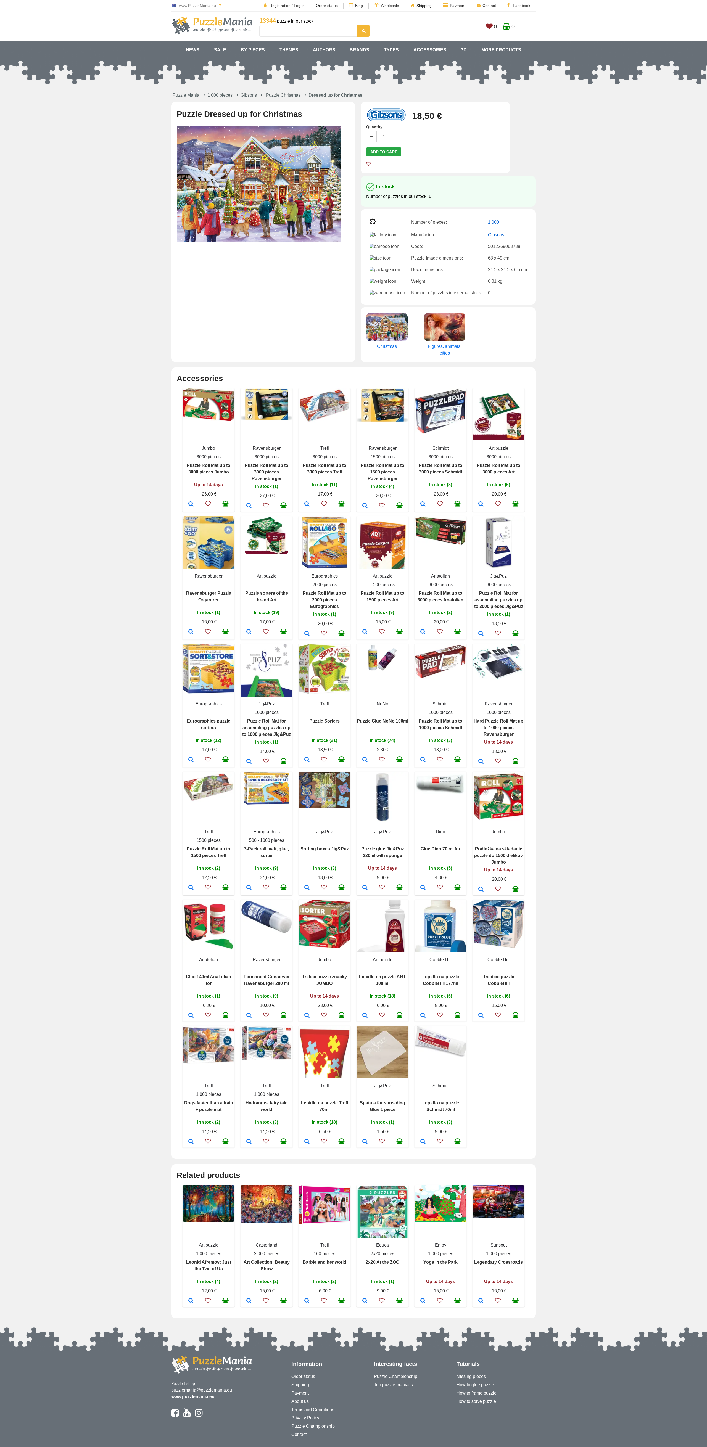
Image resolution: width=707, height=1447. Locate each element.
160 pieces (324, 1253)
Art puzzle (498, 448)
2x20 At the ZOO (382, 1262)
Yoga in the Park (440, 1262)
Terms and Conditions (312, 1409)
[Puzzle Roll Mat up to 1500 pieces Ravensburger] (365, 506)
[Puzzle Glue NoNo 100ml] (365, 760)
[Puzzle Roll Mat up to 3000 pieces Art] (481, 504)
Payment (457, 5)
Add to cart (383, 152)
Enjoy (440, 1245)
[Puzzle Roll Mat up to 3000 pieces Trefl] (307, 504)
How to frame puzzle (477, 1393)
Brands (359, 49)
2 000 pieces (266, 1253)
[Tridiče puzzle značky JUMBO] (307, 1015)
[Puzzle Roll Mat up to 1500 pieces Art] (365, 632)
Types (391, 49)
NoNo (382, 704)
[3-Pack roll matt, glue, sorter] (249, 888)
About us (300, 1401)
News (192, 49)
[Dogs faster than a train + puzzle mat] (191, 1142)
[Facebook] (175, 1415)
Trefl (324, 448)
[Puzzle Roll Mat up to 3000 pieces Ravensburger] (249, 506)
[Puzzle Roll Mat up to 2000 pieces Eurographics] (307, 633)
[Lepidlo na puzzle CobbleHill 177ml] (423, 1015)
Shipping (424, 5)
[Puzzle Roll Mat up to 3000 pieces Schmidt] (423, 504)
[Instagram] (198, 1415)
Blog (359, 5)
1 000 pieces (220, 95)
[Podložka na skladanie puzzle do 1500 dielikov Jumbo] (481, 889)
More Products (501, 49)
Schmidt (440, 448)
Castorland (266, 1245)
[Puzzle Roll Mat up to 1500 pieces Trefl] (191, 888)
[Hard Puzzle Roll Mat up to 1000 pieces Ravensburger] (481, 761)
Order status (327, 5)
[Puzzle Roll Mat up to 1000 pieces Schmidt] (423, 760)
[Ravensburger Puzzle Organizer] (191, 632)
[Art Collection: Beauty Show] (249, 1301)
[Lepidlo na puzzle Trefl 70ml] (307, 1142)
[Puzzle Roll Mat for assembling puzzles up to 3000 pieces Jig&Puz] (481, 633)
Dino (440, 831)
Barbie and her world (324, 1262)
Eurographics (325, 576)
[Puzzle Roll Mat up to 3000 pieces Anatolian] (423, 632)
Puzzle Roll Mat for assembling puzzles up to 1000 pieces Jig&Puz (266, 728)
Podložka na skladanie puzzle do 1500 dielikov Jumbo (498, 855)
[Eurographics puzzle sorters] (191, 760)
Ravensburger (267, 448)
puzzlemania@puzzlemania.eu (201, 1390)
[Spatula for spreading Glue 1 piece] (365, 1142)
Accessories (429, 49)
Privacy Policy (305, 1418)
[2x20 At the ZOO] (365, 1301)
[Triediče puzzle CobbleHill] (481, 1015)
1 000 (493, 222)
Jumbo (208, 448)
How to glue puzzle (475, 1384)
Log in (299, 5)
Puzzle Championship (313, 1426)
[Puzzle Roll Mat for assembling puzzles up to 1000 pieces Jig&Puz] (249, 761)
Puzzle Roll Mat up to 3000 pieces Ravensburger (266, 472)
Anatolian (440, 576)
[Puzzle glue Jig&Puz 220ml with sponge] (365, 888)
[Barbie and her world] (307, 1301)
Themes (288, 49)
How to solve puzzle (476, 1401)
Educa (382, 1245)
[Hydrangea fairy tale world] (249, 1142)
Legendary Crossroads (498, 1262)
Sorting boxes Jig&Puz (324, 848)
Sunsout (498, 1245)
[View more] (208, 419)
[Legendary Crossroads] (481, 1301)
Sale (220, 49)
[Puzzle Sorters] (307, 760)
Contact (489, 5)
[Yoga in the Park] (423, 1301)
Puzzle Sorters (324, 721)
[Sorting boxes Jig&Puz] (307, 888)
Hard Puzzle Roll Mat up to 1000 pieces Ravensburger (498, 728)
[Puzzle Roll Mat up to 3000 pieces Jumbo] (191, 504)
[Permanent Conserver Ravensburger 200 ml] (249, 1015)
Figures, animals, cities (444, 349)
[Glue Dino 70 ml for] (423, 888)
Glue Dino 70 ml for (440, 848)
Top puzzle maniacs (393, 1384)
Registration (280, 5)
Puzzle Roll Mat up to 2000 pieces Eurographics (324, 600)
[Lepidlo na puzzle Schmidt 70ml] (423, 1142)
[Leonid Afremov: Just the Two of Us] (191, 1301)
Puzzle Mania (186, 95)
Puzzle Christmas (283, 95)
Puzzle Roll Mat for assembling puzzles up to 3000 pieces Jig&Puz (498, 600)
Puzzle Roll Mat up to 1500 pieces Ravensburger (382, 472)
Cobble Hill (440, 959)
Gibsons (249, 95)
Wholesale (390, 5)
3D (464, 49)
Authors (324, 49)
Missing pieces (471, 1376)
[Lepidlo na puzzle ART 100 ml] (365, 1015)
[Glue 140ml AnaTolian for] (191, 1015)
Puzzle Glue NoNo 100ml (382, 721)
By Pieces (253, 49)
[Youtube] (187, 1415)
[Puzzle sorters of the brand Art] (249, 632)
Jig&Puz (498, 576)
